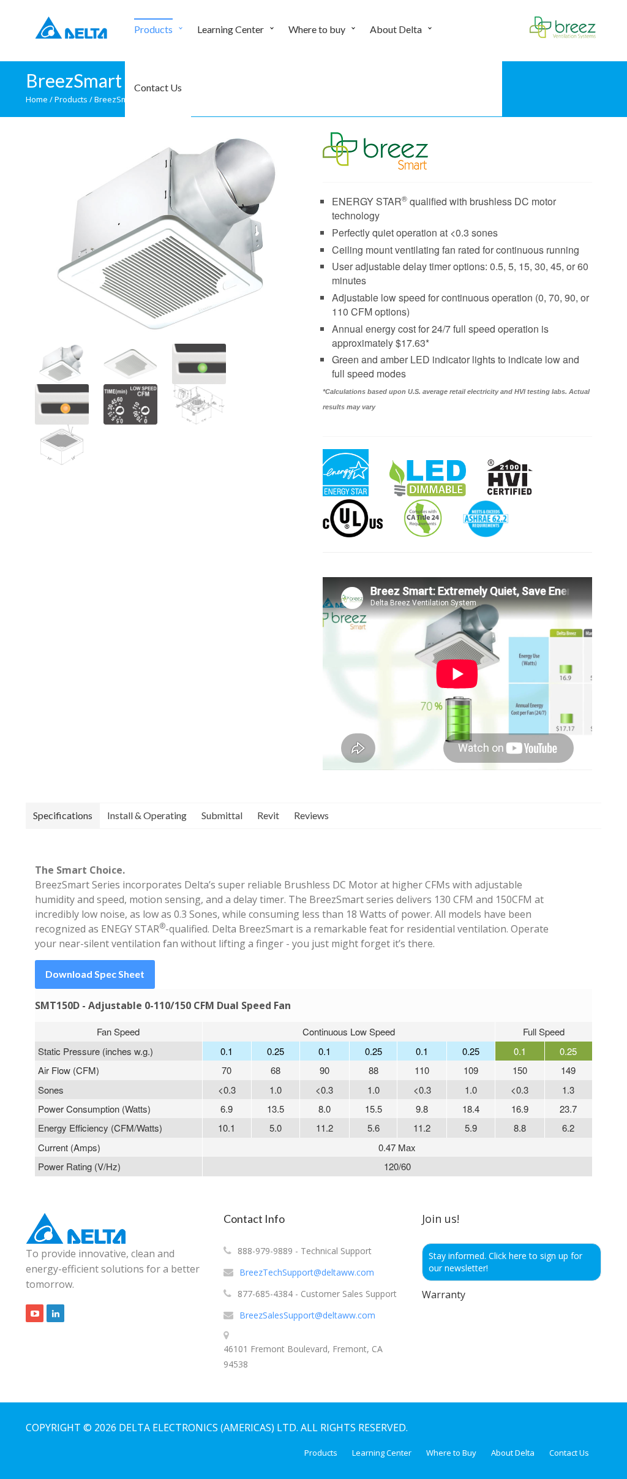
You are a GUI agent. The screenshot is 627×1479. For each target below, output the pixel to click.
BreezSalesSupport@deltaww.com (307, 1315)
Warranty (443, 1294)
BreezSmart (116, 99)
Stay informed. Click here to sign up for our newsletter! (505, 1262)
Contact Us (158, 87)
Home (37, 99)
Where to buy (316, 29)
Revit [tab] (268, 815)
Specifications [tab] (62, 815)
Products (153, 29)
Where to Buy (451, 1452)
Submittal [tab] (221, 815)
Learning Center (230, 29)
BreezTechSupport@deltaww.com (306, 1272)
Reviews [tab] (311, 815)
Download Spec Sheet (95, 974)
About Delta (396, 29)
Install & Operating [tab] (147, 815)
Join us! (440, 1218)
